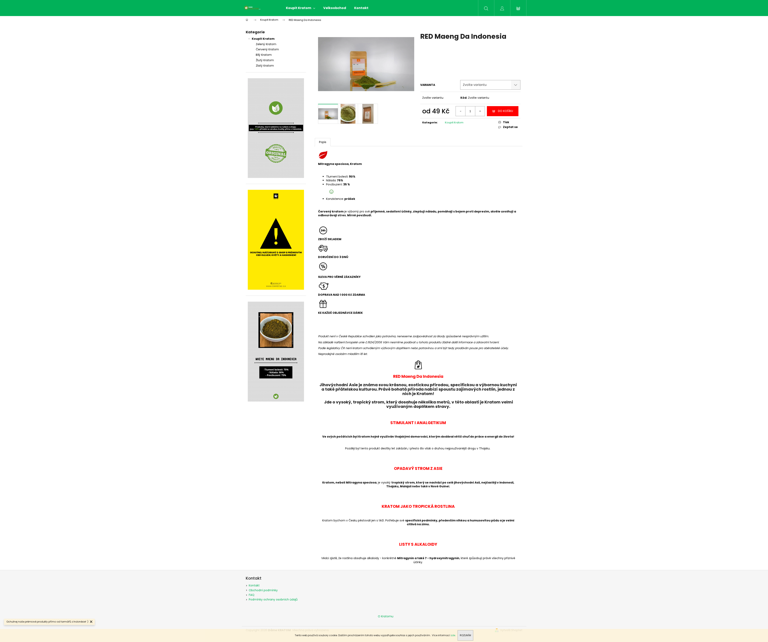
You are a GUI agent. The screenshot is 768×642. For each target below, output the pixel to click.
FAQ (251, 595)
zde (453, 635)
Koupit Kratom (263, 39)
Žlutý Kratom (265, 60)
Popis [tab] (322, 142)
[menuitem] (300, 8)
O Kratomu (385, 616)
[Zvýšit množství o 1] (480, 111)
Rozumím (465, 635)
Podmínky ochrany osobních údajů (273, 599)
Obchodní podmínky (263, 590)
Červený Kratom (267, 49)
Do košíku (505, 111)
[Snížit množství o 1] (460, 111)
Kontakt (254, 585)
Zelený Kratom (266, 44)
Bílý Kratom (264, 55)
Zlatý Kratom (265, 66)
